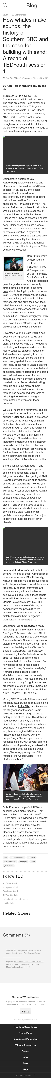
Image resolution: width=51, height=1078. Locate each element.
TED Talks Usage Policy (25, 1026)
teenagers (23, 861)
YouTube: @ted (10, 883)
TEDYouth (8, 96)
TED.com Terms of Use (25, 1045)
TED (25, 989)
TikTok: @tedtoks (10, 895)
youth (33, 861)
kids (5, 857)
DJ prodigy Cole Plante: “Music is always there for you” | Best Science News (23, 951)
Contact (25, 1051)
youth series (8, 865)
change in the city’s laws (22, 289)
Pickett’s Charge (33, 686)
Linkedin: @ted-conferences (15, 899)
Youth (5, 14)
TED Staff (17, 78)
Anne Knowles (26, 626)
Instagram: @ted (10, 887)
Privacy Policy (25, 1032)
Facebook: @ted (10, 891)
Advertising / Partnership (25, 1039)
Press (25, 1063)
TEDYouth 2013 (10, 861)
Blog (25, 5)
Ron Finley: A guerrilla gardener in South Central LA (13, 275)
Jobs (25, 1057)
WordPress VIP (30, 1019)
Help (25, 1069)
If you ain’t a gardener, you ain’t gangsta (36, 270)
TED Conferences (18, 14)
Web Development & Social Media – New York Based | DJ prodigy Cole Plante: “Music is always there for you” (24, 964)
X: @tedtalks (8, 903)
